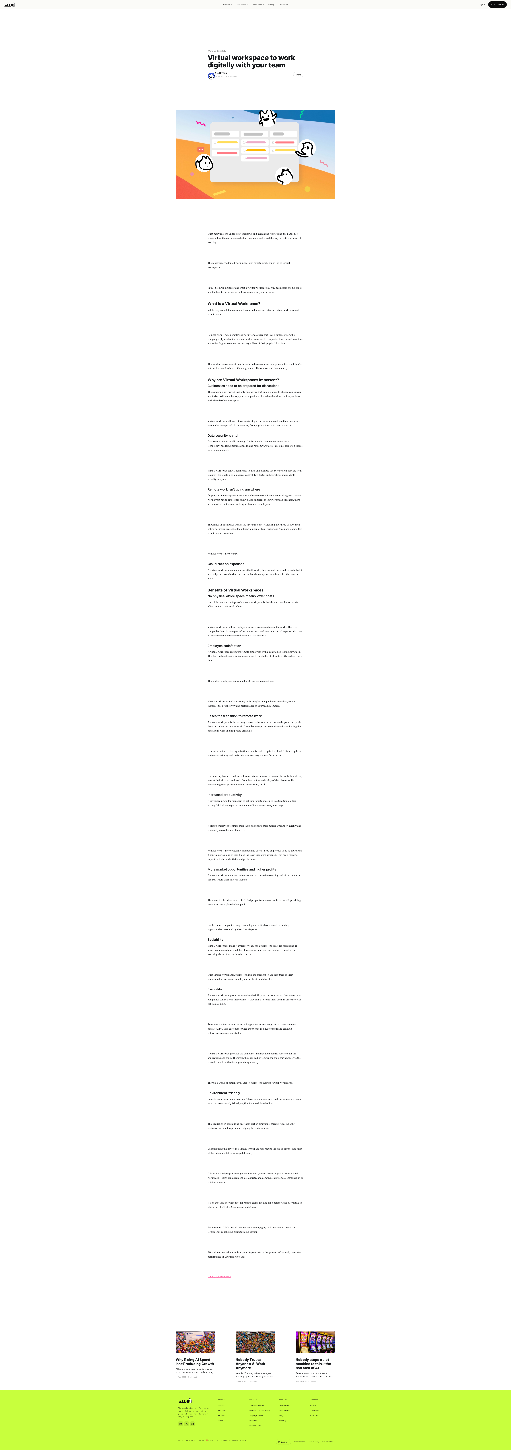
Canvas (221, 1405)
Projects (221, 1415)
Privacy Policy (314, 1442)
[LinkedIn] (180, 1423)
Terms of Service (299, 1442)
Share (298, 75)
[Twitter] (186, 1423)
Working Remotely (217, 51)
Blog (281, 1415)
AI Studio (222, 1410)
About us (314, 1415)
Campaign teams (256, 1415)
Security (282, 1420)
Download (283, 4)
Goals (220, 1420)
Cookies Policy (327, 1442)
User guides (284, 1405)
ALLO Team (221, 73)
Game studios (255, 1425)
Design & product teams (259, 1410)
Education (253, 1420)
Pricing (271, 4)
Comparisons (284, 1410)
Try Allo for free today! (219, 1276)
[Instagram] (192, 1423)
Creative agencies (256, 1405)
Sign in (482, 4)
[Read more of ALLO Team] (211, 76)
